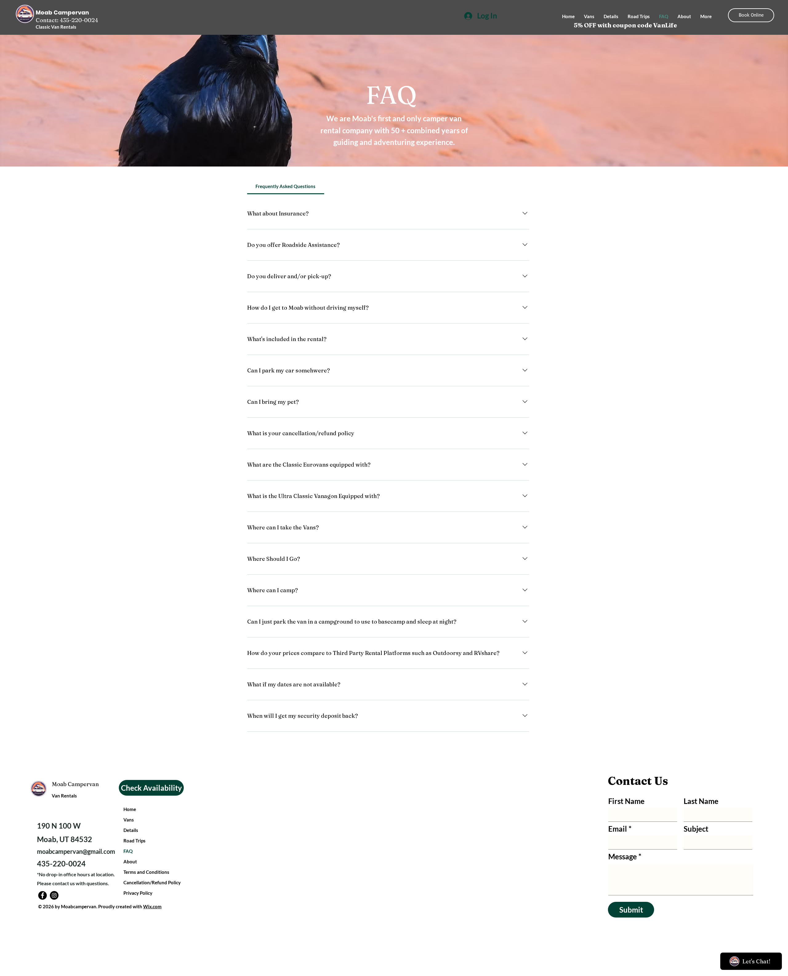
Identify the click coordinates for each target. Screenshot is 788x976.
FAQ (128, 851)
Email (617, 829)
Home (129, 809)
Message (622, 856)
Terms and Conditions (146, 872)
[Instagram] (54, 895)
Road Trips (134, 840)
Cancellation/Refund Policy (151, 882)
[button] (151, 788)
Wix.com (152, 906)
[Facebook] (42, 895)
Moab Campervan (75, 784)
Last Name (701, 801)
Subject (696, 829)
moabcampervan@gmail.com (76, 851)
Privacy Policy (137, 893)
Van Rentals (65, 795)
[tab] (285, 186)
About (130, 861)
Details (130, 830)
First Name (626, 801)
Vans (128, 819)
